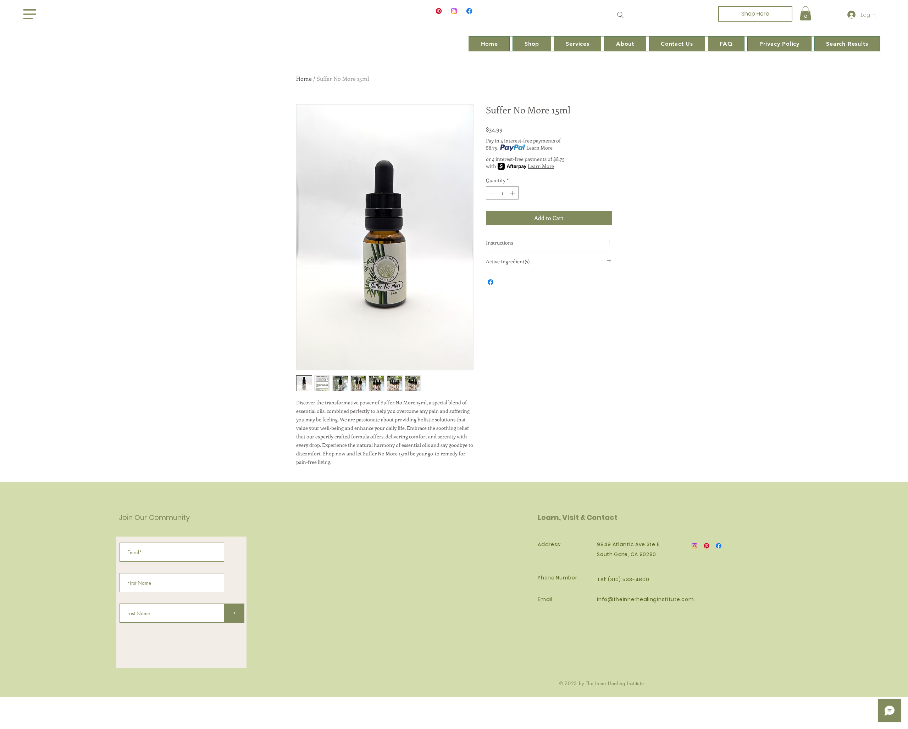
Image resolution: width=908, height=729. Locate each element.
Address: (550, 544)
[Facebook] (469, 11)
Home (304, 78)
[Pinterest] (439, 11)
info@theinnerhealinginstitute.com (645, 599)
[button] (29, 14)
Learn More (539, 147)
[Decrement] (491, 193)
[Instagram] (454, 11)
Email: (546, 599)
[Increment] (513, 193)
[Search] (620, 14)
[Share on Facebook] (490, 282)
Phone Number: (558, 577)
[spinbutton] (502, 193)
